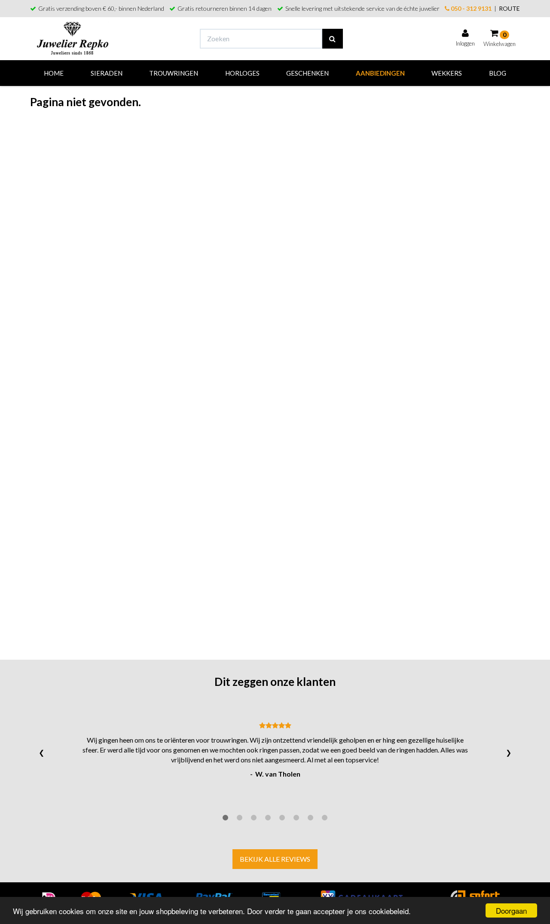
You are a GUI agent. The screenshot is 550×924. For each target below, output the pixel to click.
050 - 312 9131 (470, 8)
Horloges (242, 73)
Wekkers (446, 73)
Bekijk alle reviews (275, 859)
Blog (497, 73)
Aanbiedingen (380, 73)
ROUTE (509, 8)
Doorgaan (511, 910)
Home (54, 73)
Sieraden (106, 73)
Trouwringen (173, 73)
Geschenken (307, 73)
